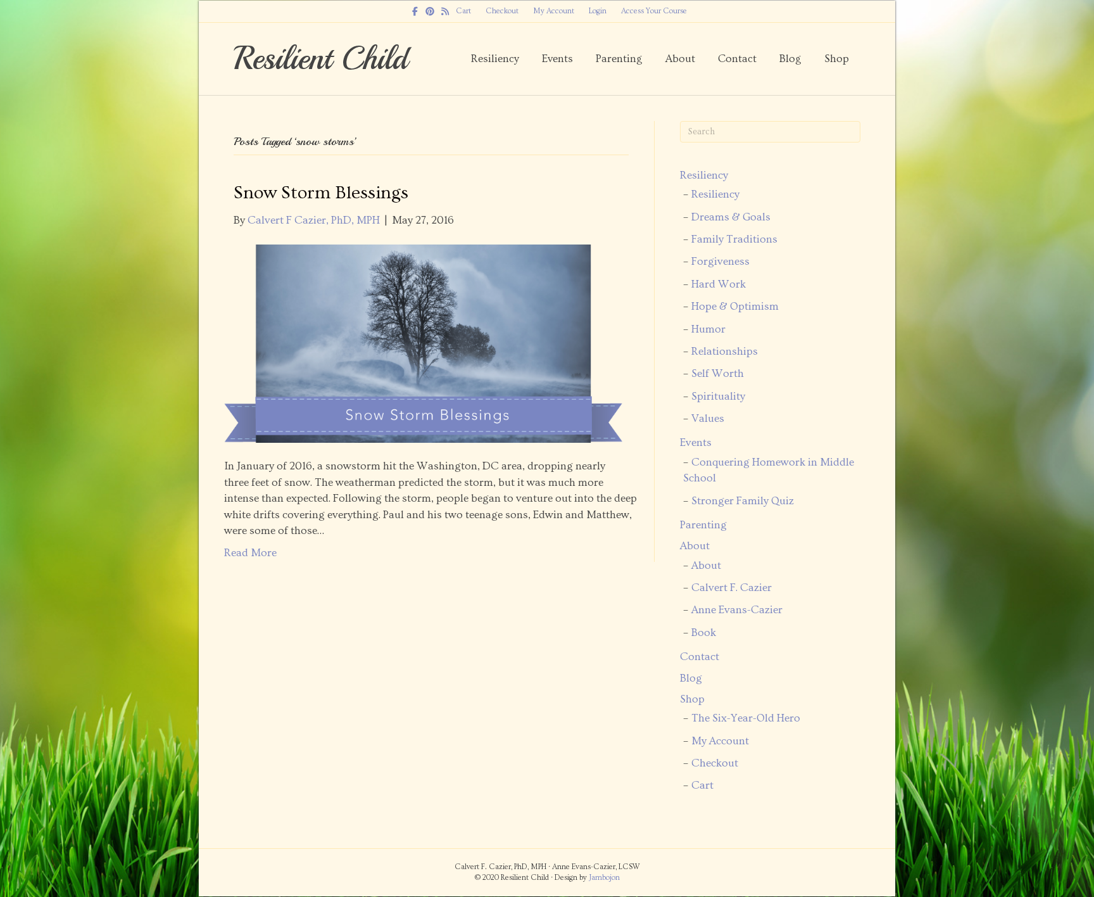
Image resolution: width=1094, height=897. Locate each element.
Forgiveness (720, 261)
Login (598, 11)
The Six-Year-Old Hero (745, 718)
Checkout (502, 11)
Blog (790, 59)
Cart (463, 11)
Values (707, 418)
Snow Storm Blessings (321, 192)
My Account (553, 11)
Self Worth (717, 373)
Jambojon (604, 878)
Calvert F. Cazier (731, 588)
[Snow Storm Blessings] (423, 341)
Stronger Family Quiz (742, 501)
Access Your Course (654, 11)
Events (557, 59)
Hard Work (718, 284)
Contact (737, 59)
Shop (836, 59)
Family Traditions (734, 239)
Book (703, 633)
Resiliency (495, 59)
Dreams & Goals (730, 217)
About (680, 59)
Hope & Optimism (735, 306)
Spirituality (718, 396)
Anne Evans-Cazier (737, 610)
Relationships (724, 351)
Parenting (619, 59)
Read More (250, 553)
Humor (708, 329)
